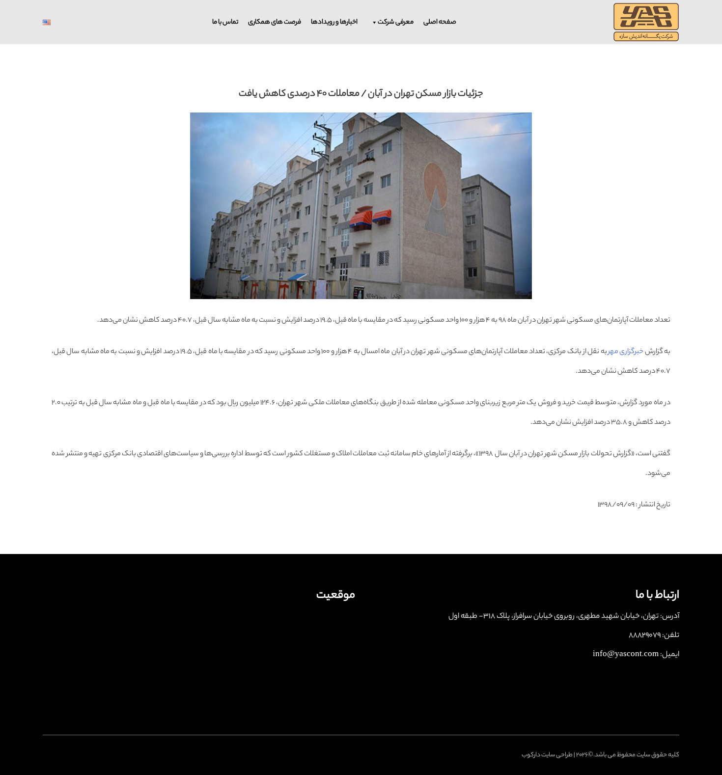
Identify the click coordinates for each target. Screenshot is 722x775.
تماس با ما (225, 22)
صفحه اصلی (439, 22)
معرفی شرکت (396, 22)
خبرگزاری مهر (625, 352)
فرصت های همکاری (274, 22)
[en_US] (64, 22)
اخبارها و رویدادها (334, 22)
